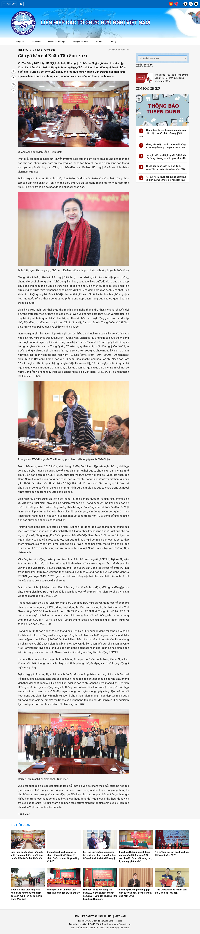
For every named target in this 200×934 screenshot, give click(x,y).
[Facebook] (185, 4)
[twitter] (191, 4)
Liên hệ (113, 41)
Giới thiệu (36, 41)
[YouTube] (196, 4)
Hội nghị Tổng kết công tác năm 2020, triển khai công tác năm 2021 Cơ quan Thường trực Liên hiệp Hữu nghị (100, 894)
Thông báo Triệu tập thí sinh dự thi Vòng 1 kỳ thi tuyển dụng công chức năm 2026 (171, 78)
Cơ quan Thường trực (44, 50)
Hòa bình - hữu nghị (56, 41)
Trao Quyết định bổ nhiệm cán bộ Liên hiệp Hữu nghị (171, 891)
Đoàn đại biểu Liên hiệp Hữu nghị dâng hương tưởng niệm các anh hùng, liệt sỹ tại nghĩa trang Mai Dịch (26, 894)
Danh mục (11, 4)
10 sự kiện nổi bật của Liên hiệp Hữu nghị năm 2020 (172, 854)
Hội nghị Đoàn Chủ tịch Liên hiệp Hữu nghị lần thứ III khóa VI (63, 891)
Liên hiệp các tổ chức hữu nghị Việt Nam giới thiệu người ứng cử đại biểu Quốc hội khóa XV (27, 855)
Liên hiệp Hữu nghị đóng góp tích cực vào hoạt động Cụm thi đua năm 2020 (135, 892)
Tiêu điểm (144, 65)
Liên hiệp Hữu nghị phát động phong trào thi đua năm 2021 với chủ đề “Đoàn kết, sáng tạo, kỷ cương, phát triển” (135, 857)
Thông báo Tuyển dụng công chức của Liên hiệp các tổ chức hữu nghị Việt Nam (162, 133)
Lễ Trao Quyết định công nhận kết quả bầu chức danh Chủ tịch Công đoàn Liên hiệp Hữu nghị (99, 855)
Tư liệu (100, 41)
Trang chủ (19, 41)
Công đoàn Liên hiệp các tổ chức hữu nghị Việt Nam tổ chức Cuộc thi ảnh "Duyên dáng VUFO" (63, 857)
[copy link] (13, 84)
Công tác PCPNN (80, 41)
